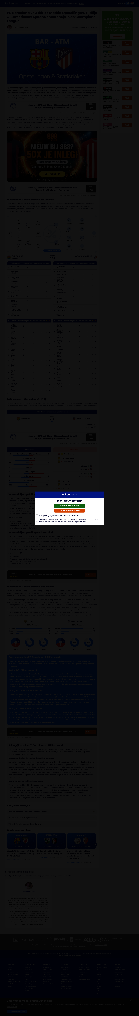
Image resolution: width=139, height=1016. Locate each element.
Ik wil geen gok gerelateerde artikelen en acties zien (59, 515)
